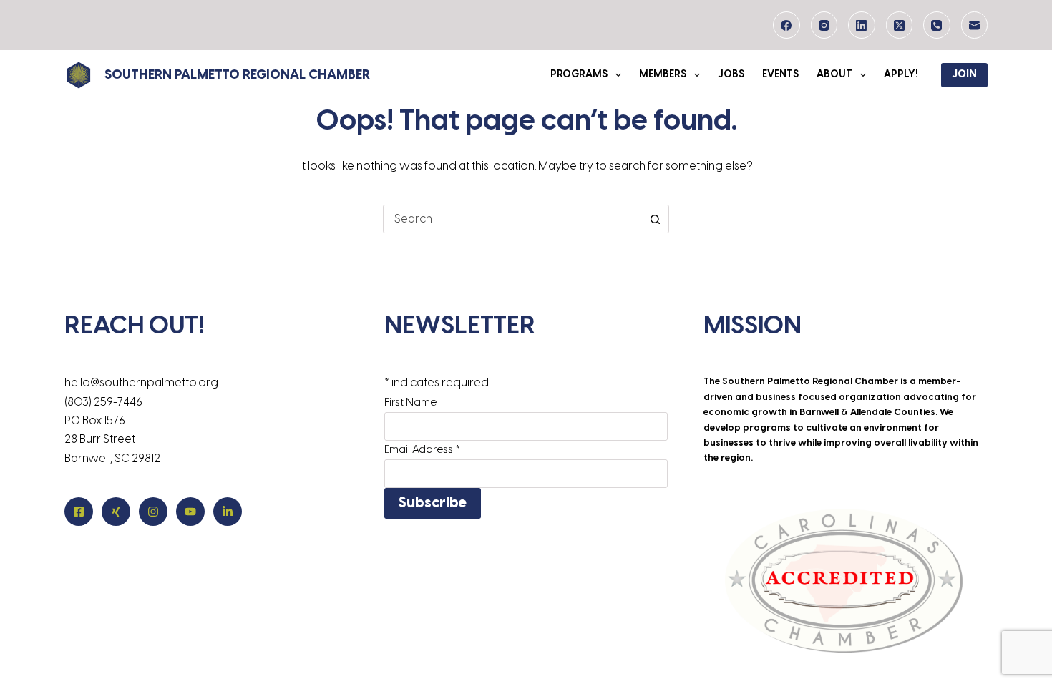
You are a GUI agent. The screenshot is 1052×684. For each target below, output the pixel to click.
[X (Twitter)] (899, 25)
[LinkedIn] (861, 25)
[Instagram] (824, 25)
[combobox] (512, 219)
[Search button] (654, 219)
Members (662, 74)
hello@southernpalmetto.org (141, 383)
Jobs (731, 74)
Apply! (901, 74)
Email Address (422, 450)
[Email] (974, 25)
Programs (579, 74)
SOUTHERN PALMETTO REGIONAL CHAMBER (237, 75)
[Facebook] (786, 25)
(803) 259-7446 (103, 402)
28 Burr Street (99, 440)
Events (780, 74)
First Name (410, 403)
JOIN (964, 74)
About (834, 74)
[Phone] (936, 25)
